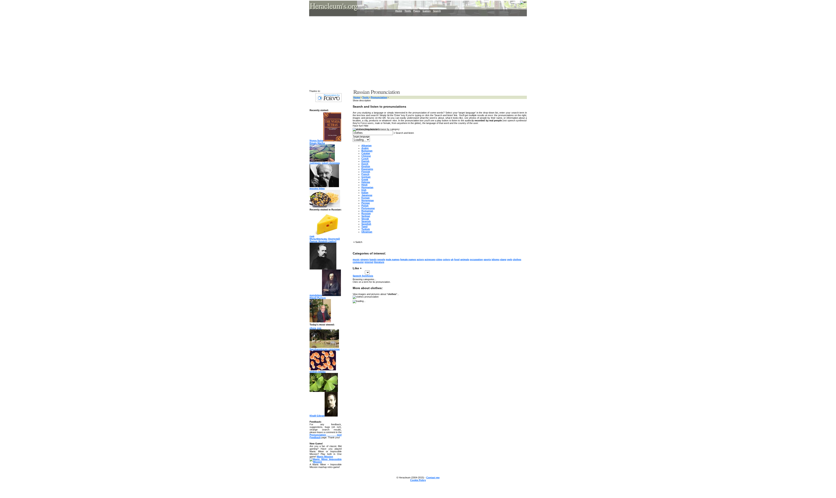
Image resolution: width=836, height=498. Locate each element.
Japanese (366, 195)
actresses (430, 259)
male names (392, 259)
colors (446, 259)
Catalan (365, 153)
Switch (358, 242)
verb (509, 259)
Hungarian (367, 187)
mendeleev (316, 295)
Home (398, 11)
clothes (517, 259)
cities (439, 259)
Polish (365, 205)
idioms (495, 259)
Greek (364, 179)
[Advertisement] (415, 52)
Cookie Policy (418, 480)
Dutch (364, 164)
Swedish (366, 224)
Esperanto (367, 169)
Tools (408, 11)
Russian (366, 213)
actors (420, 259)
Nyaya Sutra (316, 140)
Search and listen (405, 133)
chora (313, 328)
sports (487, 259)
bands (373, 259)
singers (364, 259)
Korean (365, 197)
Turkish (365, 229)
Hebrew (365, 182)
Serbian (365, 216)
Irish (363, 190)
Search (437, 11)
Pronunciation (379, 97)
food (457, 259)
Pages (416, 11)
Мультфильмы (318, 238)
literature (379, 262)
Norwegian (367, 200)
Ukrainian (366, 231)
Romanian (367, 211)
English (365, 166)
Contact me (433, 477)
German (366, 177)
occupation (476, 259)
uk (452, 259)
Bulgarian (366, 150)
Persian (365, 203)
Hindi (364, 184)
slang (503, 259)
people (381, 259)
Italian (364, 192)
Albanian (366, 145)
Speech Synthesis (363, 275)
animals (464, 259)
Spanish (366, 221)
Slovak (365, 218)
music (356, 259)
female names (408, 259)
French (365, 174)
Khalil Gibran (317, 415)
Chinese (366, 156)
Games (427, 11)
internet (368, 262)
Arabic (365, 148)
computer (358, 262)
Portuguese (368, 208)
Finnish (365, 171)
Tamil (364, 226)
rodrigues (315, 163)
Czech (365, 158)
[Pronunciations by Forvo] (328, 101)
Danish (365, 161)
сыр (312, 236)
